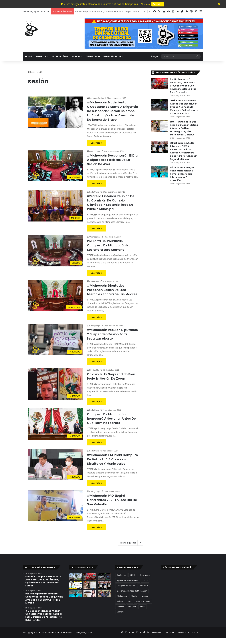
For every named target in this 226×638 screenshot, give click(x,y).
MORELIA (41, 56)
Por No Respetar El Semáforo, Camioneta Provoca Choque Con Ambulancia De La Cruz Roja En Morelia (183, 86)
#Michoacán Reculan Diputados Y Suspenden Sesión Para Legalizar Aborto (112, 334)
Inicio (32, 72)
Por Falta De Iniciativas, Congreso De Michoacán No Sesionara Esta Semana (109, 245)
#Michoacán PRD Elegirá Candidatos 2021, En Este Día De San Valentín (112, 499)
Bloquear (145, 4)
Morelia (134, 596)
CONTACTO (196, 632)
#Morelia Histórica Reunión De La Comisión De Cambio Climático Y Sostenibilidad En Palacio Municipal (110, 202)
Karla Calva (94, 192)
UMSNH (120, 606)
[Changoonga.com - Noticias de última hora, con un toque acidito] (30, 28)
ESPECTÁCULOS (112, 56)
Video (142, 606)
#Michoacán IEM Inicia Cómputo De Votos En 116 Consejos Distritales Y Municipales (112, 459)
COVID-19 (143, 585)
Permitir (158, 4)
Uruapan (132, 606)
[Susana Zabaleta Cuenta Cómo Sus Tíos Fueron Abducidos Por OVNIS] (90, 593)
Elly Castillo (94, 370)
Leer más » (96, 142)
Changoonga (94, 151)
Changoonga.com (83, 632)
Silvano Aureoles (143, 601)
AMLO (132, 575)
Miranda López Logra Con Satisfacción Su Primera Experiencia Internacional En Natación (182, 174)
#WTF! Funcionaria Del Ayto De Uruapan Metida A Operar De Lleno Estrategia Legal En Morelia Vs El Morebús (184, 128)
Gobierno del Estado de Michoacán (132, 591)
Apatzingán (145, 575)
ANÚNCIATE (183, 632)
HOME (28, 56)
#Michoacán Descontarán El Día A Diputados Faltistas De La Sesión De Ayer (112, 159)
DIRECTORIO (169, 632)
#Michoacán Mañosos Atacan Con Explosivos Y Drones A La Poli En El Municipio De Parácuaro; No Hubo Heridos (129, 11)
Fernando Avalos (96, 98)
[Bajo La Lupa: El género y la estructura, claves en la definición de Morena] (75, 585)
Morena (145, 596)
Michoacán (122, 596)
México (120, 601)
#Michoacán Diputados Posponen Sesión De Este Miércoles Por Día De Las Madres (112, 289)
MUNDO (76, 56)
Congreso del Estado (126, 585)
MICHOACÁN (59, 56)
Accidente (121, 575)
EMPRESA (156, 632)
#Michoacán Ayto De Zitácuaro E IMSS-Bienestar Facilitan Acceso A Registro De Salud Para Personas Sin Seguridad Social (183, 151)
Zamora (120, 612)
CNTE (145, 580)
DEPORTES (91, 56)
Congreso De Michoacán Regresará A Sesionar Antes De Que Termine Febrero (111, 418)
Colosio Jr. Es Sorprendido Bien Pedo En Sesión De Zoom (111, 376)
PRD (129, 601)
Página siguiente (128, 542)
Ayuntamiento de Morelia (127, 580)
